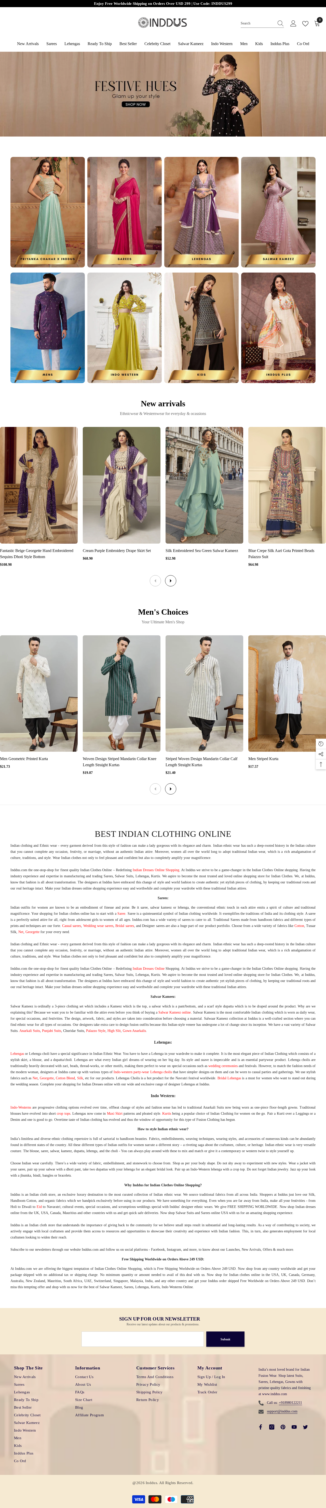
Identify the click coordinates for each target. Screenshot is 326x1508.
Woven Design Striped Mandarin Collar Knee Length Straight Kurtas (119, 762)
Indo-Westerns (20, 1107)
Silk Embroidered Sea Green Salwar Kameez (202, 550)
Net (20, 932)
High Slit (114, 1031)
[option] (163, 94)
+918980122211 (290, 1403)
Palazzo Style (95, 1031)
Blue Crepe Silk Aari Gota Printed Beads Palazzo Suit (281, 553)
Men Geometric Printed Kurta (24, 759)
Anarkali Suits (29, 1031)
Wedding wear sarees (98, 926)
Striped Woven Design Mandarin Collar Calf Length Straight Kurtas (201, 762)
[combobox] (257, 24)
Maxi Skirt (115, 1113)
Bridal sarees (124, 926)
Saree (121, 913)
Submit (225, 1339)
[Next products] (170, 580)
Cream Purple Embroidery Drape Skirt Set (117, 550)
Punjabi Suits (51, 1031)
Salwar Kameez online (174, 1012)
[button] (7, 94)
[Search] (262, 24)
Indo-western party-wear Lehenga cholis (143, 1072)
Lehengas (17, 1054)
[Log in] (293, 24)
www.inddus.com (274, 1394)
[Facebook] (260, 1427)
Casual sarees (71, 926)
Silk (80, 1078)
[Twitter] (305, 1427)
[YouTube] (294, 1427)
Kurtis (166, 1113)
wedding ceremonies (223, 1066)
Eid (39, 1207)
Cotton (299, 926)
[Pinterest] (283, 1427)
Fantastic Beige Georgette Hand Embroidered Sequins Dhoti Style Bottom (36, 553)
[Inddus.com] (47, 212)
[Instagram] (271, 1427)
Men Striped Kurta (263, 759)
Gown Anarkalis (134, 1031)
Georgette (32, 932)
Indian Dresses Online (148, 969)
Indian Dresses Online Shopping (156, 870)
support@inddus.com (282, 1411)
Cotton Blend (65, 1078)
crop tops (63, 1113)
